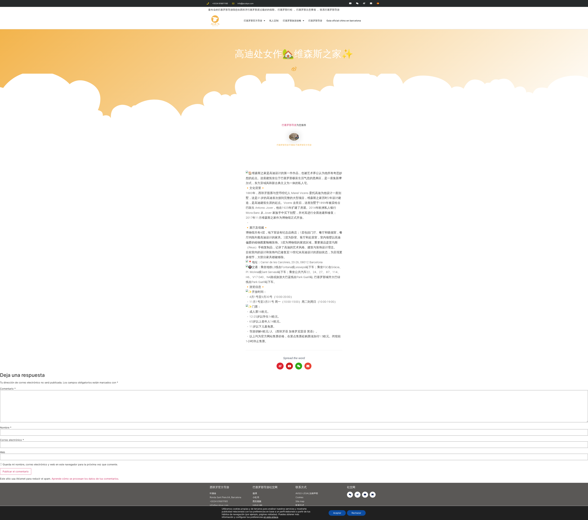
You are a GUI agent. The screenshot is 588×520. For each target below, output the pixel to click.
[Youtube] (350, 3)
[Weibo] (364, 3)
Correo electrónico (12, 440)
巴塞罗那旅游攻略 (292, 20)
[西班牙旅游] (377, 3)
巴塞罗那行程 (285, 9)
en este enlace (271, 517)
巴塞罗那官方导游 (253, 20)
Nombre (5, 427)
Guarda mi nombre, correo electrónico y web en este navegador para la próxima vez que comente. (60, 464)
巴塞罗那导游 (315, 20)
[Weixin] (357, 3)
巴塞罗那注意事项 (306, 9)
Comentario (8, 388)
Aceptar (337, 513)
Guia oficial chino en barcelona (343, 20)
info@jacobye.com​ (245, 3)
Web (2, 452)
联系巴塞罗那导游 (329, 9)
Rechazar (356, 513)
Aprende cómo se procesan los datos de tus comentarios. (85, 478)
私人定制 (274, 20)
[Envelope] (371, 3)
